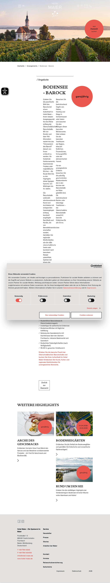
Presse (45, 537)
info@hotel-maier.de (25, 556)
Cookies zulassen (86, 315)
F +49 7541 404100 (24, 553)
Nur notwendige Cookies (54, 315)
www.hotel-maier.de (25, 559)
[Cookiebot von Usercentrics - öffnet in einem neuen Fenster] (92, 266)
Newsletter (47, 533)
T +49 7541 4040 (23, 550)
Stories (46, 542)
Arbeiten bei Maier (50, 546)
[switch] (43, 300)
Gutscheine (47, 567)
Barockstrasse (55, 321)
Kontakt (46, 554)
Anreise (46, 558)
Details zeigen (92, 308)
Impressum (91, 288)
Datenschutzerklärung (72, 288)
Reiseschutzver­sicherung (53, 563)
